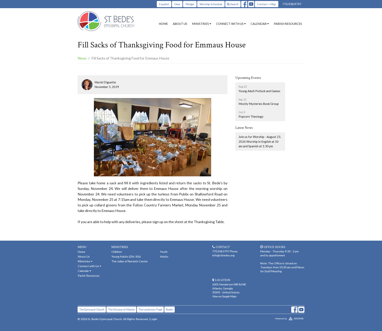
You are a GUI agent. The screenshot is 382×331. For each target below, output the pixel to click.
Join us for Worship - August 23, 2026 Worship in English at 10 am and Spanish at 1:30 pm (260, 141)
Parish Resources (288, 23)
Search (234, 4)
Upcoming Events (248, 77)
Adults (164, 256)
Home (163, 23)
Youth (164, 251)
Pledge (189, 4)
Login (153, 319)
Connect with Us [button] (230, 23)
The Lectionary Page (150, 309)
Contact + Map (266, 4)
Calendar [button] (259, 23)
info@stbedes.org (223, 255)
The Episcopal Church (91, 309)
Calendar (84, 270)
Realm (169, 309)
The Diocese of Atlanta (121, 309)
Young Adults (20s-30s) (126, 256)
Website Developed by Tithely (277, 317)
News (82, 58)
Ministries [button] (201, 23)
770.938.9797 (291, 4)
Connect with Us (88, 266)
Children (116, 251)
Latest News (244, 127)
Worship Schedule (211, 4)
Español (164, 4)
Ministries (84, 261)
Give (177, 4)
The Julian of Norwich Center (129, 261)
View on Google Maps (224, 296)
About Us (180, 23)
